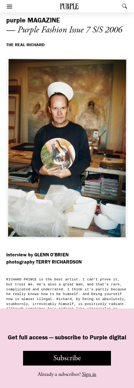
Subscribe (67, 358)
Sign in (89, 374)
